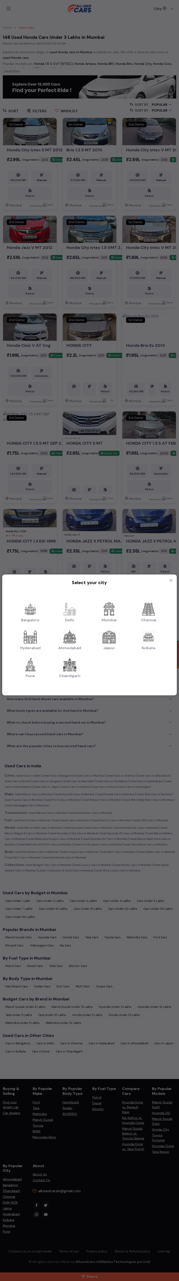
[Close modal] (171, 580)
